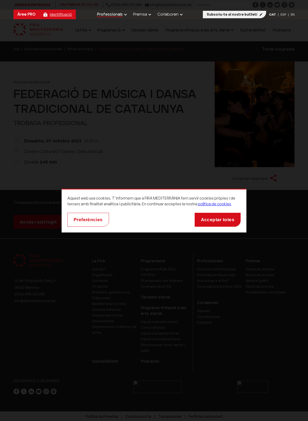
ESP (283, 14)
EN (293, 14)
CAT (272, 14)
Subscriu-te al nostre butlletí (232, 14)
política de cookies (214, 203)
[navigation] (111, 14)
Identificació (61, 14)
